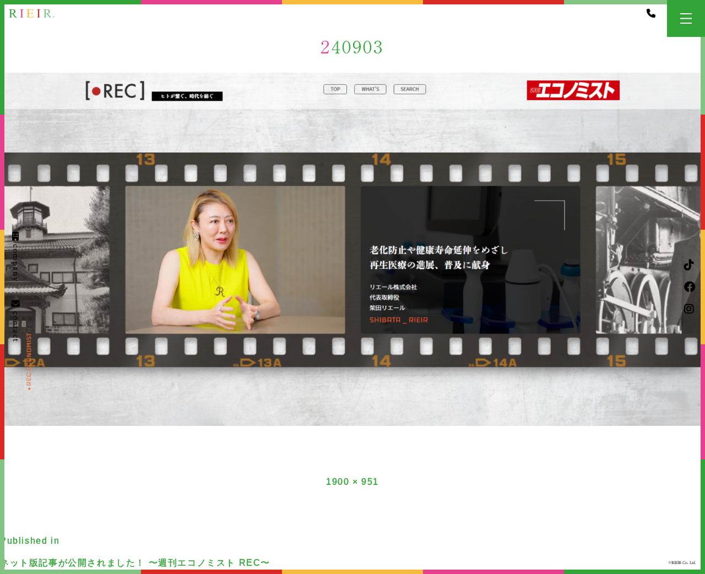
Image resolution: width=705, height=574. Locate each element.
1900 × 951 (352, 481)
